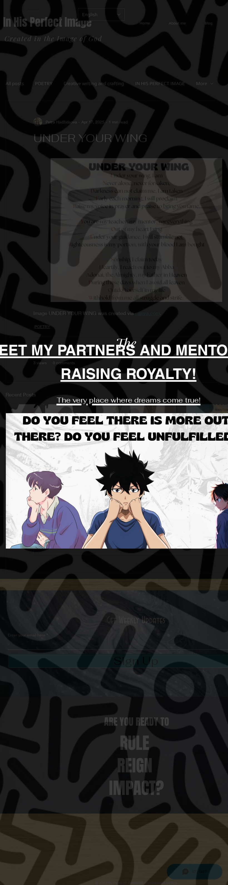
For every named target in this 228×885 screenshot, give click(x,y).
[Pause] (13, 541)
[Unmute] (22, 541)
